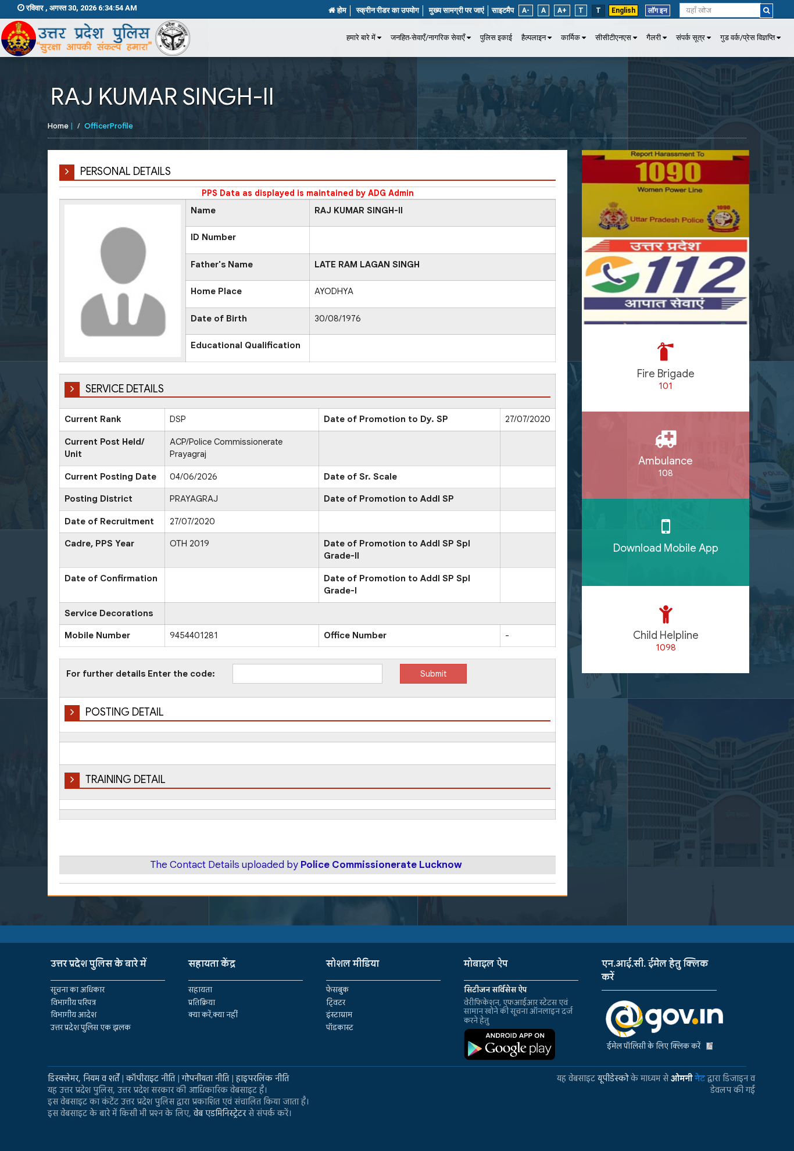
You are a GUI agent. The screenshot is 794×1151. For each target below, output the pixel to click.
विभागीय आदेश (73, 1015)
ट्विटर (335, 1002)
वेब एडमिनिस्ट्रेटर (220, 1113)
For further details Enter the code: (140, 674)
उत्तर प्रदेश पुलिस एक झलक (91, 1027)
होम (340, 10)
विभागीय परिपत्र (73, 1002)
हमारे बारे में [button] (360, 37)
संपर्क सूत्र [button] (690, 37)
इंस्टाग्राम (339, 1015)
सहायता (200, 990)
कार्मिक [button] (570, 37)
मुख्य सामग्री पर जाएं (456, 10)
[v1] (766, 10)
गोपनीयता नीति (205, 1078)
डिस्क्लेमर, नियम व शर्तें (83, 1078)
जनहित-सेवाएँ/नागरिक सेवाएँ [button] (428, 37)
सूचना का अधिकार (78, 990)
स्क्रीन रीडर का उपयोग (387, 10)
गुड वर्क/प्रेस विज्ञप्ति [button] (747, 37)
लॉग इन (657, 10)
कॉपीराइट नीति (150, 1078)
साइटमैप (503, 10)
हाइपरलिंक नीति (262, 1078)
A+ (562, 10)
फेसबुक (337, 990)
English (623, 10)
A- (526, 10)
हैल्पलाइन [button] (533, 37)
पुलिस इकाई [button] (496, 37)
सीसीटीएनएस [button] (613, 37)
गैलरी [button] (653, 37)
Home (58, 126)
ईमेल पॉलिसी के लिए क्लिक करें (653, 1046)
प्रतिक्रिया (201, 1002)
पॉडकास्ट (339, 1027)
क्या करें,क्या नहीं (213, 1015)
